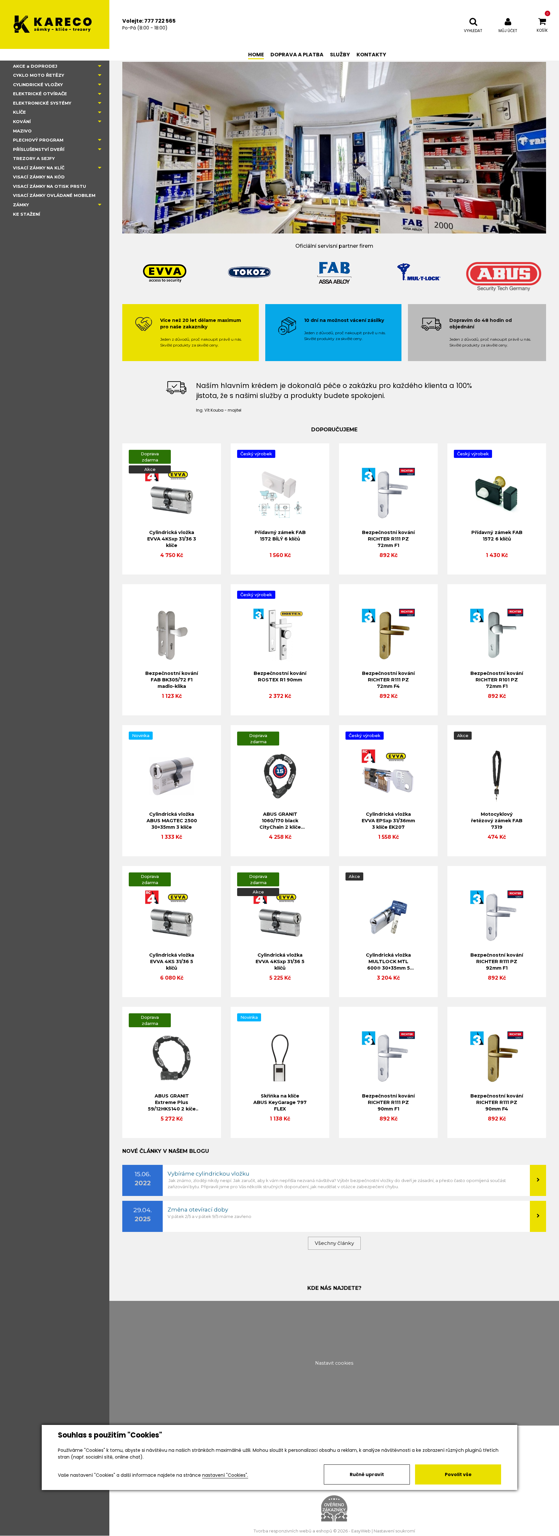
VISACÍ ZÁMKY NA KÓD (39, 176)
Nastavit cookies (334, 1363)
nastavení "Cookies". (225, 1475)
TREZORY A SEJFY (34, 158)
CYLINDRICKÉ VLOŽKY (38, 84)
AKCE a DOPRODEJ (35, 66)
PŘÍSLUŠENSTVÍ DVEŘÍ (38, 149)
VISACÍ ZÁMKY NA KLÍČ (38, 167)
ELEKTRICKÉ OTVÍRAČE (40, 93)
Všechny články (334, 1243)
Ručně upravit (367, 1474)
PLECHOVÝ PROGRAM (38, 139)
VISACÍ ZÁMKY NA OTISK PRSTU (49, 186)
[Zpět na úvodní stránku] (54, 24)
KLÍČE (19, 112)
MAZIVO (22, 130)
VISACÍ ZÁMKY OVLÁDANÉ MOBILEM (54, 195)
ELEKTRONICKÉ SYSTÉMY (42, 103)
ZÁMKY (21, 204)
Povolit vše (458, 1474)
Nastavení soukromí (394, 1531)
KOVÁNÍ (22, 121)
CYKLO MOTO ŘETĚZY (38, 75)
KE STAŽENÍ (26, 214)
